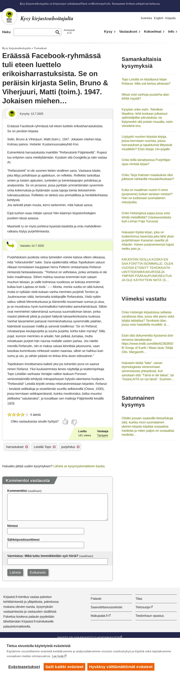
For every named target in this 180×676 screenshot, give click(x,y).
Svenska (146, 18)
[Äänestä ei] (74, 422)
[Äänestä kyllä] (65, 421)
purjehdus (68, 447)
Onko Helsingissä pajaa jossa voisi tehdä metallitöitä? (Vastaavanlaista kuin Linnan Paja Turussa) (146, 217)
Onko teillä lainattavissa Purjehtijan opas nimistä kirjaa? (146, 162)
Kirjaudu (170, 18)
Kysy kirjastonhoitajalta (16, 48)
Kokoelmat (152, 31)
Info (171, 31)
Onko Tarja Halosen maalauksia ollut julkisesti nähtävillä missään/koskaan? (148, 177)
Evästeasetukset (24, 667)
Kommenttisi (17, 490)
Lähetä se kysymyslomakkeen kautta (78, 466)
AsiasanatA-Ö (69, 31)
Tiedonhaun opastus (149, 615)
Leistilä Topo (42, 447)
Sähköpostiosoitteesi (23, 539)
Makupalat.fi (99, 615)
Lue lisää (57, 656)
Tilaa (138, 598)
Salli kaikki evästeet (64, 667)
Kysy (108, 31)
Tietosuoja (142, 607)
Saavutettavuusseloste (106, 607)
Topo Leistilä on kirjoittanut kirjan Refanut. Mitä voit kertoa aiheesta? (146, 81)
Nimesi (12, 526)
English (158, 18)
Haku (6, 32)
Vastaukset (128, 31)
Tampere (102, 435)
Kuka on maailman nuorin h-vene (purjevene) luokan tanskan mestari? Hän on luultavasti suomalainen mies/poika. (147, 196)
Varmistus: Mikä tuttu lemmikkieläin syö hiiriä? (42, 556)
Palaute (96, 598)
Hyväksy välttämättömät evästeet (121, 667)
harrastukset (14, 447)
